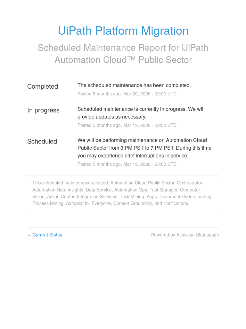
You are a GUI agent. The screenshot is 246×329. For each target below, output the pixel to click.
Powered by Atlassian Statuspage (185, 234)
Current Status (44, 234)
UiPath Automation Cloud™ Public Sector (131, 53)
